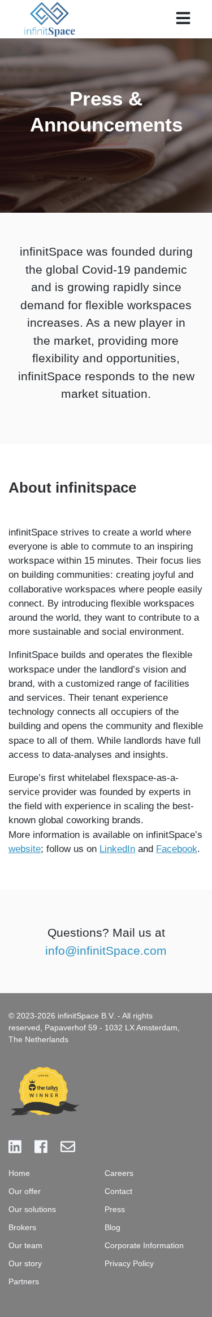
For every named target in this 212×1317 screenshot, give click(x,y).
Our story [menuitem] (25, 1263)
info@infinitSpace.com (106, 950)
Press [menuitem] (115, 1209)
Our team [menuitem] (25, 1245)
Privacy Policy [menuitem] (129, 1263)
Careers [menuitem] (119, 1173)
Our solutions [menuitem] (32, 1209)
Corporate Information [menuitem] (144, 1245)
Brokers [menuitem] (22, 1227)
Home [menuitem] (19, 1173)
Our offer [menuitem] (24, 1191)
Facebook (176, 849)
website (24, 849)
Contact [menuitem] (118, 1191)
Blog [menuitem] (112, 1227)
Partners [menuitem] (23, 1281)
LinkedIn (117, 849)
